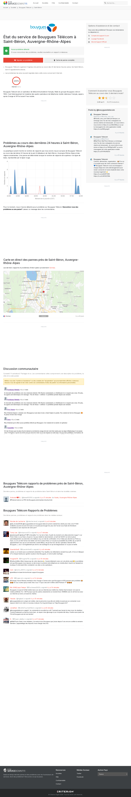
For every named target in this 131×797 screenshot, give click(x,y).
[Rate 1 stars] (100, 97)
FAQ (53, 3)
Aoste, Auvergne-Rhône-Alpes (65, 497)
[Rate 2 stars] (103, 97)
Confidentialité (63, 3)
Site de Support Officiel (99, 42)
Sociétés (45, 3)
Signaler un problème (24, 60)
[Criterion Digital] (65, 791)
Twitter (79, 773)
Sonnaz (52, 268)
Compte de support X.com (100, 36)
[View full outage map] (43, 292)
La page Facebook (97, 39)
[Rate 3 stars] (107, 97)
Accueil (35, 3)
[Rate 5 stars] (114, 97)
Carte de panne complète (65, 60)
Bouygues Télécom (25, 7)
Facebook (80, 777)
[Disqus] (43, 410)
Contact (75, 3)
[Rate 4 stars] (110, 97)
